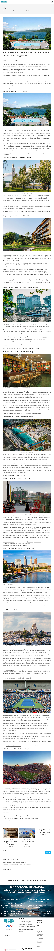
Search (4, 850)
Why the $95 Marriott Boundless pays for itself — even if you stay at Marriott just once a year (10, 842)
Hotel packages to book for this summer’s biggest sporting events (21, 10)
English (8, 949)
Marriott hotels (37, 264)
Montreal (31, 198)
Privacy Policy (9, 932)
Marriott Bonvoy (46, 280)
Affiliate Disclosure (9, 935)
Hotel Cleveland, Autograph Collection (14, 605)
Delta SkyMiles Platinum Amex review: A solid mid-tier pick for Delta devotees (18, 861)
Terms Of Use (9, 929)
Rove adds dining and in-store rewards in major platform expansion (16, 865)
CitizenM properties (10, 670)
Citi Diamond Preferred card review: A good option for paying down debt (17, 864)
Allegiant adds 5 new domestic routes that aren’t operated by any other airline (27, 842)
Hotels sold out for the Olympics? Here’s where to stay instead (17, 815)
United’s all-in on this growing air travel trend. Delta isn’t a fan (14, 862)
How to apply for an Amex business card (10, 859)
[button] (52, 2)
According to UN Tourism (8, 69)
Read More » (39, 946)
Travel (21, 60)
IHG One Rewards (16, 736)
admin (6, 60)
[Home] (3, 10)
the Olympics (17, 75)
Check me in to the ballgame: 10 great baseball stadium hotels (18, 816)
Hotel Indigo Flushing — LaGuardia (13, 746)
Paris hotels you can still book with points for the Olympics (17, 820)
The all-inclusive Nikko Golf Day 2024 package (12, 279)
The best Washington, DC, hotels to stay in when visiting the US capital (23, 348)
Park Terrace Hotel (17, 741)
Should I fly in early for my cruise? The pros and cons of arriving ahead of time (43, 831)
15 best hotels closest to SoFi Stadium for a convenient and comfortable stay (21, 818)
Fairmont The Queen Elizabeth (18, 211)
